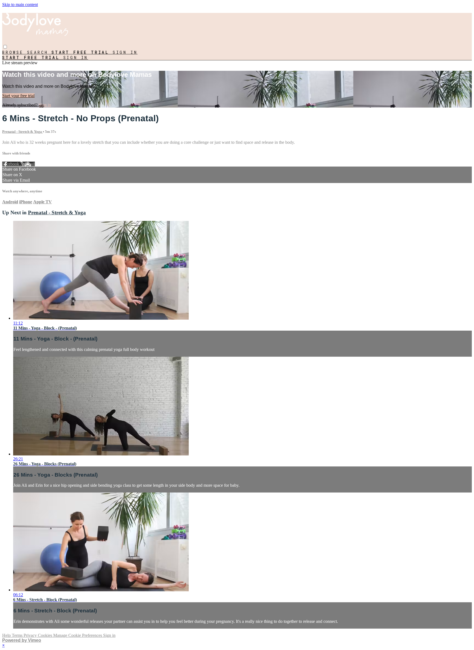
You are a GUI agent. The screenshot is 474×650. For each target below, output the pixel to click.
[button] (5, 47)
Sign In (75, 57)
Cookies (45, 635)
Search (39, 52)
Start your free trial (18, 95)
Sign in (125, 52)
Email (30, 164)
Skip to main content (20, 4)
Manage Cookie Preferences (78, 635)
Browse (14, 52)
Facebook (11, 164)
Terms (18, 635)
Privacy (31, 635)
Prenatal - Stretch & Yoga (22, 132)
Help (7, 635)
